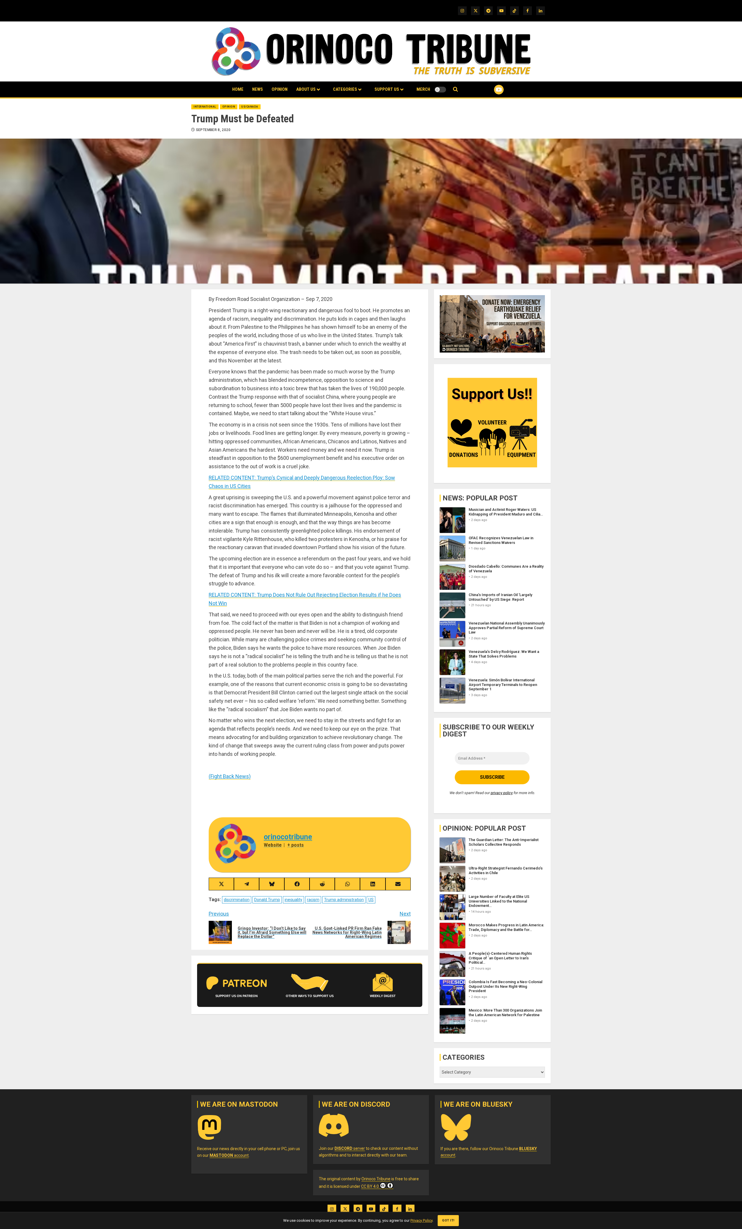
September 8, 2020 (213, 130)
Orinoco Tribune (375, 1179)
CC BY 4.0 (370, 1186)
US (371, 899)
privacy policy (502, 793)
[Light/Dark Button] (440, 89)
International (205, 106)
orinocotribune (288, 837)
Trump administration (344, 899)
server (349, 1148)
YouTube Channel (489, 89)
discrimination (237, 899)
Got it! (448, 1220)
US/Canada (249, 106)
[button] (455, 89)
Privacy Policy (421, 1220)
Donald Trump (267, 899)
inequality (293, 899)
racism (313, 899)
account (229, 1155)
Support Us (386, 89)
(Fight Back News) (230, 776)
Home (237, 89)
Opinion (280, 89)
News (257, 89)
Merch (423, 89)
